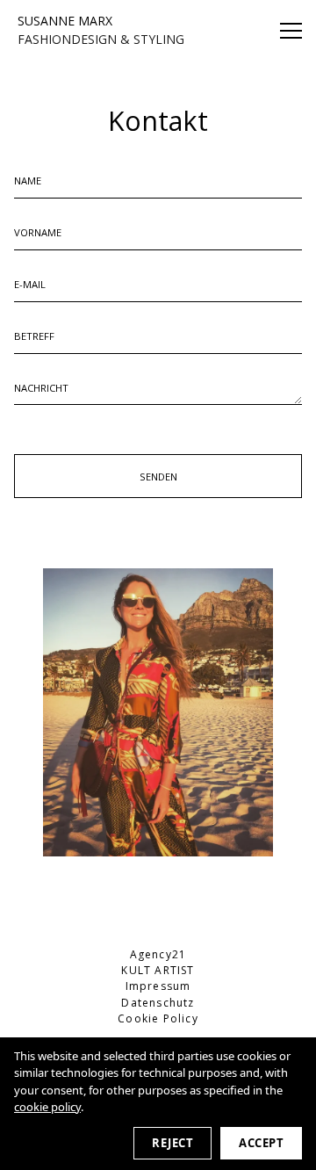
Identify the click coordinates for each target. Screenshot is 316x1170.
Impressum (158, 986)
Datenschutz (157, 1002)
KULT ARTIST (157, 970)
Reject (172, 1143)
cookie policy (47, 1107)
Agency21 (158, 954)
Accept (261, 1143)
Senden (158, 476)
